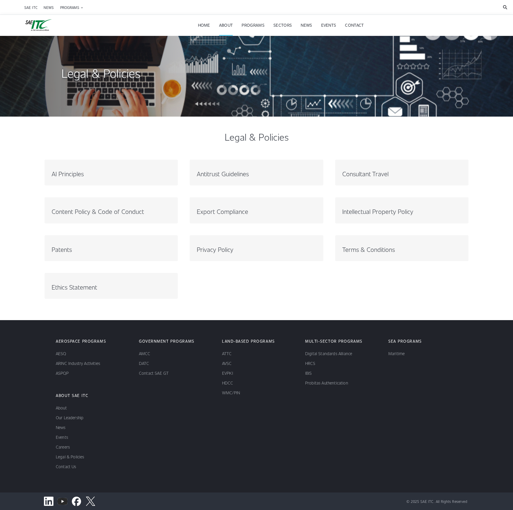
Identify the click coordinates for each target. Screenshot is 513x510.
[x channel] (90, 501)
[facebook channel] (76, 501)
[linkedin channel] (48, 501)
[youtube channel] (62, 501)
